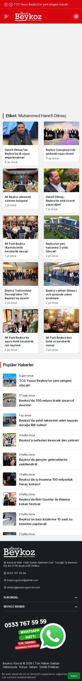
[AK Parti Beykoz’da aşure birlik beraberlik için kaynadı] (20, 331)
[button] (76, 16)
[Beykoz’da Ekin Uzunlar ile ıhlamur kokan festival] (41, 499)
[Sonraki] (10, 4)
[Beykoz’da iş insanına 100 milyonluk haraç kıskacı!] (41, 479)
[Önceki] (6, 4)
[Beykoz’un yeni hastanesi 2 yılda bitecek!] (61, 237)
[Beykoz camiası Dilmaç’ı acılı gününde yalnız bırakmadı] (61, 284)
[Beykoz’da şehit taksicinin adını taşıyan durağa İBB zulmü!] (41, 420)
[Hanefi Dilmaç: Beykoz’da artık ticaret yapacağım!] (61, 190)
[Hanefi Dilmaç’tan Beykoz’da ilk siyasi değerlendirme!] (20, 144)
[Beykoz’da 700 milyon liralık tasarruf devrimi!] (41, 400)
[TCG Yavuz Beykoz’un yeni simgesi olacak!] (41, 380)
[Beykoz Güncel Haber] (28, 16)
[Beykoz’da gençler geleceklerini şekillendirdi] (41, 459)
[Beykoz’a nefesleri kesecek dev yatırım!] (41, 439)
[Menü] (6, 16)
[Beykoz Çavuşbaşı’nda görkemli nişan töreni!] (61, 142)
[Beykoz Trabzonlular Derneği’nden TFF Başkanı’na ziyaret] (20, 284)
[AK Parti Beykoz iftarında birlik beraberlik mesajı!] (20, 237)
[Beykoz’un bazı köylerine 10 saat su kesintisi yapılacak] (41, 519)
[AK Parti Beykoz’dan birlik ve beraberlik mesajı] (61, 331)
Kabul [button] (74, 675)
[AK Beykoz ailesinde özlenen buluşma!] (20, 188)
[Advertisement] (41, 66)
